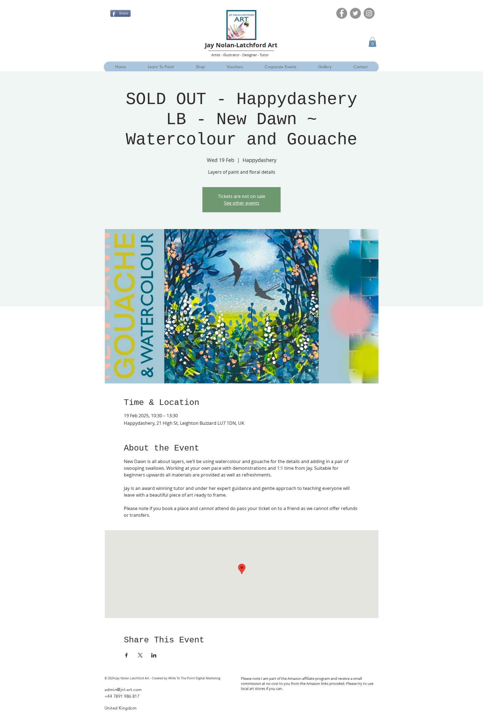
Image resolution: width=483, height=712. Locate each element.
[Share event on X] (140, 655)
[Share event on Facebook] (126, 655)
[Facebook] (341, 13)
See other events (241, 203)
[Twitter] (355, 13)
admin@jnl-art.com (123, 689)
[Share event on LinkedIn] (154, 655)
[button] (372, 42)
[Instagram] (369, 13)
